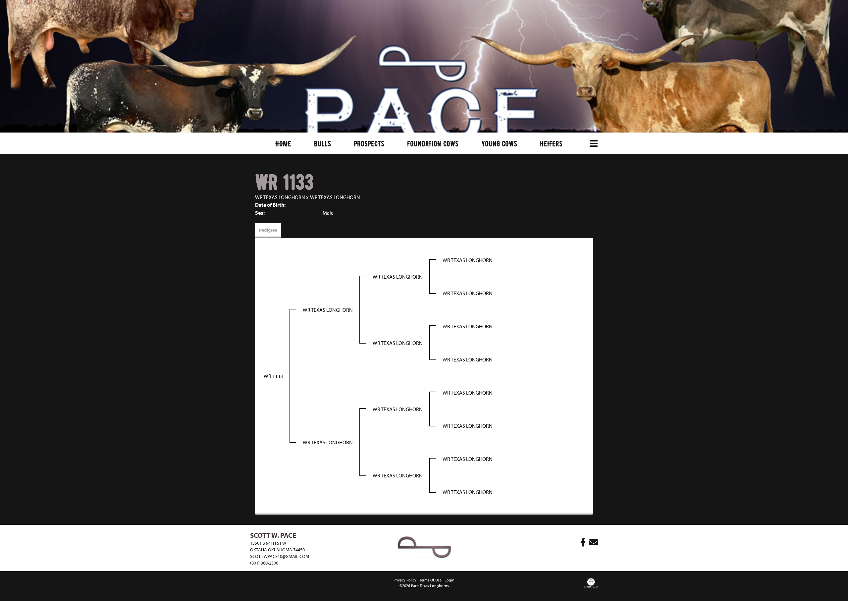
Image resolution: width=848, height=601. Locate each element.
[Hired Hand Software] (591, 588)
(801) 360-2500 (264, 563)
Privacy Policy (405, 579)
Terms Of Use (430, 579)
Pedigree (268, 230)
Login (449, 579)
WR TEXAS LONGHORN (280, 197)
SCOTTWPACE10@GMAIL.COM (279, 556)
